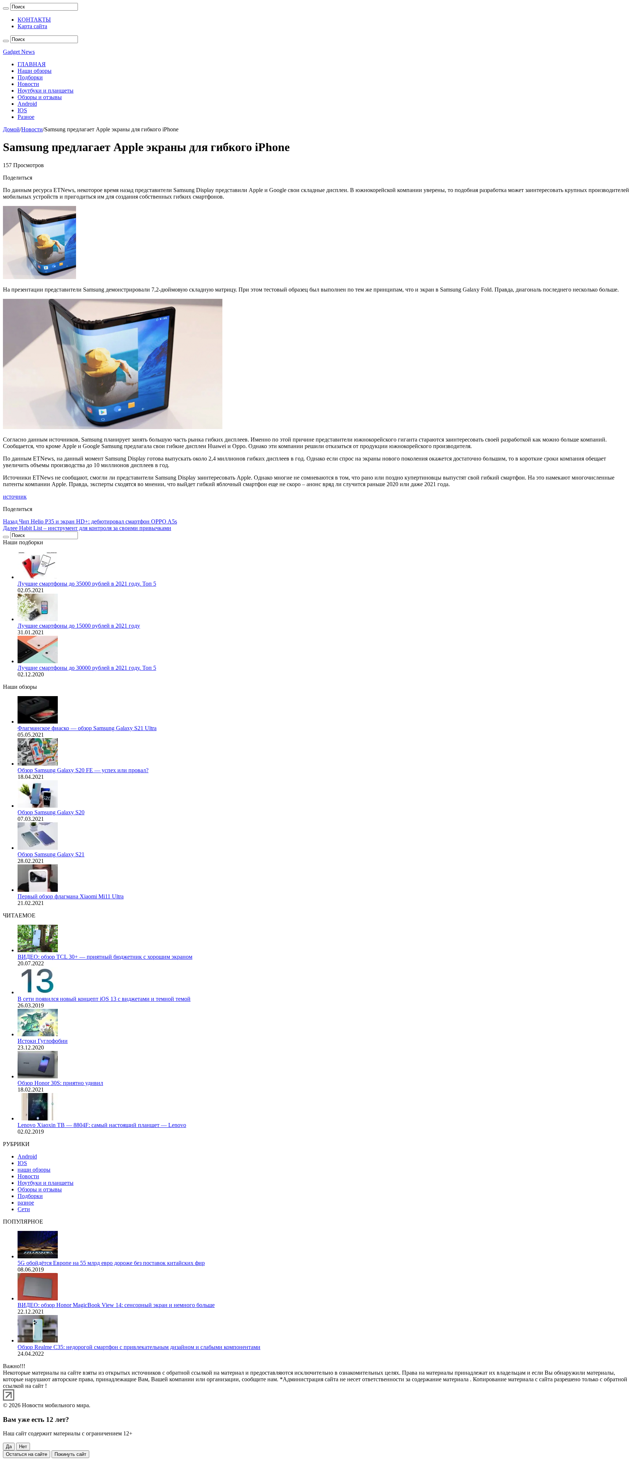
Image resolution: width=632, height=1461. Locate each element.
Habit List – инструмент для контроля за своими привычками (87, 528)
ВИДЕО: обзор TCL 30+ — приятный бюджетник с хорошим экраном (105, 957)
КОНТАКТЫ (34, 19)
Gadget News (19, 52)
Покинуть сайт (70, 1454)
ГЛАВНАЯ (32, 64)
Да (9, 1446)
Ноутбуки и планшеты (46, 90)
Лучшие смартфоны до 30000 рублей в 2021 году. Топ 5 (87, 668)
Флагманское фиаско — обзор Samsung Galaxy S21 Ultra (87, 728)
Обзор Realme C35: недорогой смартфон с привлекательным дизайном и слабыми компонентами (139, 1347)
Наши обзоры (35, 71)
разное (26, 1202)
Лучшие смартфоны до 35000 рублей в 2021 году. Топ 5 (87, 584)
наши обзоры (34, 1170)
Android (27, 104)
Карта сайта (32, 26)
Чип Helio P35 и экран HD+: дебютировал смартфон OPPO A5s (90, 521)
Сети (24, 1209)
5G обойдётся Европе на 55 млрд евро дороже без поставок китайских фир (111, 1263)
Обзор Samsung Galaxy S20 (51, 812)
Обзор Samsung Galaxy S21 (51, 854)
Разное (26, 117)
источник (15, 496)
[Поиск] (6, 8)
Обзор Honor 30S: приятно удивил (60, 1083)
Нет (23, 1446)
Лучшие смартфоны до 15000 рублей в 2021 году (79, 626)
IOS (22, 110)
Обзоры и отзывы (40, 97)
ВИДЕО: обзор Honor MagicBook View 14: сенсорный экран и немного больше (116, 1305)
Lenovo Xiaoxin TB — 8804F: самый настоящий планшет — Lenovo (102, 1125)
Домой (11, 129)
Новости (28, 84)
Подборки (30, 77)
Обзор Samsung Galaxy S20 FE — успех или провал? (83, 770)
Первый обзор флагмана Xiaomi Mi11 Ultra (71, 896)
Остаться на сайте (26, 1454)
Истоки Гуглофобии (43, 1041)
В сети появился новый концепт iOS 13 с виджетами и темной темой (104, 999)
